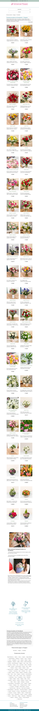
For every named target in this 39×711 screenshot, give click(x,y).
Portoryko (12, 686)
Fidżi (27, 666)
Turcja (12, 694)
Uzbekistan (30, 694)
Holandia (30, 669)
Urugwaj (25, 694)
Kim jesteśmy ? (12, 703)
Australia (29, 658)
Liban (24, 675)
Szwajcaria (10, 692)
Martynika (9, 680)
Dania (25, 664)
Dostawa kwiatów (9, 14)
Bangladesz (10, 661)
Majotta (14, 678)
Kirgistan (18, 674)
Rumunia (27, 686)
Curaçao (14, 664)
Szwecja (14, 692)
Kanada (30, 672)
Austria (10, 660)
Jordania (17, 672)
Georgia (20, 667)
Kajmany (21, 672)
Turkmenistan (17, 694)
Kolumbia (22, 674)
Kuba (14, 675)
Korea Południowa (29, 674)
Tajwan (23, 692)
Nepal (30, 680)
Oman (22, 683)
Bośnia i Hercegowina (27, 661)
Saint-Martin (17, 689)
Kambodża (25, 672)
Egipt (9, 666)
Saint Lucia (18, 688)
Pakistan (25, 683)
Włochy (20, 697)
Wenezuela (23, 695)
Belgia (18, 661)
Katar (9, 674)
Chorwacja (9, 664)
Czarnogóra (21, 664)
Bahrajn (26, 660)
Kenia (15, 674)
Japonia (13, 672)
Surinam (29, 691)
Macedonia (28, 677)
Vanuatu (9, 695)
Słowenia (13, 691)
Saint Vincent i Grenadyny (26, 688)
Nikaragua (22, 681)
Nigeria (19, 681)
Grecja (28, 667)
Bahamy (22, 660)
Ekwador (12, 666)
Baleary (30, 660)
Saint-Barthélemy (10, 689)
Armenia (21, 658)
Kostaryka (10, 675)
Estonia (23, 666)
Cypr (17, 664)
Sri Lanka (18, 691)
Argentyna (17, 658)
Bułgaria (21, 663)
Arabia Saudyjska (11, 658)
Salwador (30, 689)
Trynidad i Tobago (28, 692)
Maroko (29, 678)
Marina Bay (15, 650)
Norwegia (27, 681)
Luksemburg (20, 677)
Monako (26, 680)
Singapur (14, 14)
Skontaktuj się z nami (14, 0)
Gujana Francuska (10, 669)
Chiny (30, 663)
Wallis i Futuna (14, 695)
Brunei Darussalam (15, 663)
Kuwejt (21, 675)
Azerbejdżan (14, 660)
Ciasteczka (21, 707)
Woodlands (18, 14)
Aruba (25, 658)
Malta (25, 678)
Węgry (19, 695)
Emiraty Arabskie (18, 666)
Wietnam (11, 697)
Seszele (9, 691)
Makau (18, 678)
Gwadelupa (16, 669)
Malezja (22, 678)
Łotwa (24, 677)
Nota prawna (22, 703)
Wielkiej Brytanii (29, 695)
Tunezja (9, 694)
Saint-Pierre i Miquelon (23, 689)
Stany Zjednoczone (24, 691)
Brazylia (9, 663)
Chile (24, 663)
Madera (11, 678)
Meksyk (18, 680)
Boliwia (22, 661)
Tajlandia (18, 692)
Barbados (14, 661)
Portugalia (16, 686)
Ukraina (21, 694)
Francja (16, 667)
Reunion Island (22, 686)
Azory (18, 660)
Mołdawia (22, 680)
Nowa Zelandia (17, 683)
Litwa (16, 677)
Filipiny (30, 666)
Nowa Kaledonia (10, 683)
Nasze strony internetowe (14, 706)
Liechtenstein (28, 675)
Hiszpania (26, 669)
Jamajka (9, 672)
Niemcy (15, 681)
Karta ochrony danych (23, 706)
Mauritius (14, 680)
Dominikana (30, 664)
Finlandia (12, 667)
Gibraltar (24, 667)
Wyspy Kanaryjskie (26, 697)
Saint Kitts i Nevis (12, 688)
